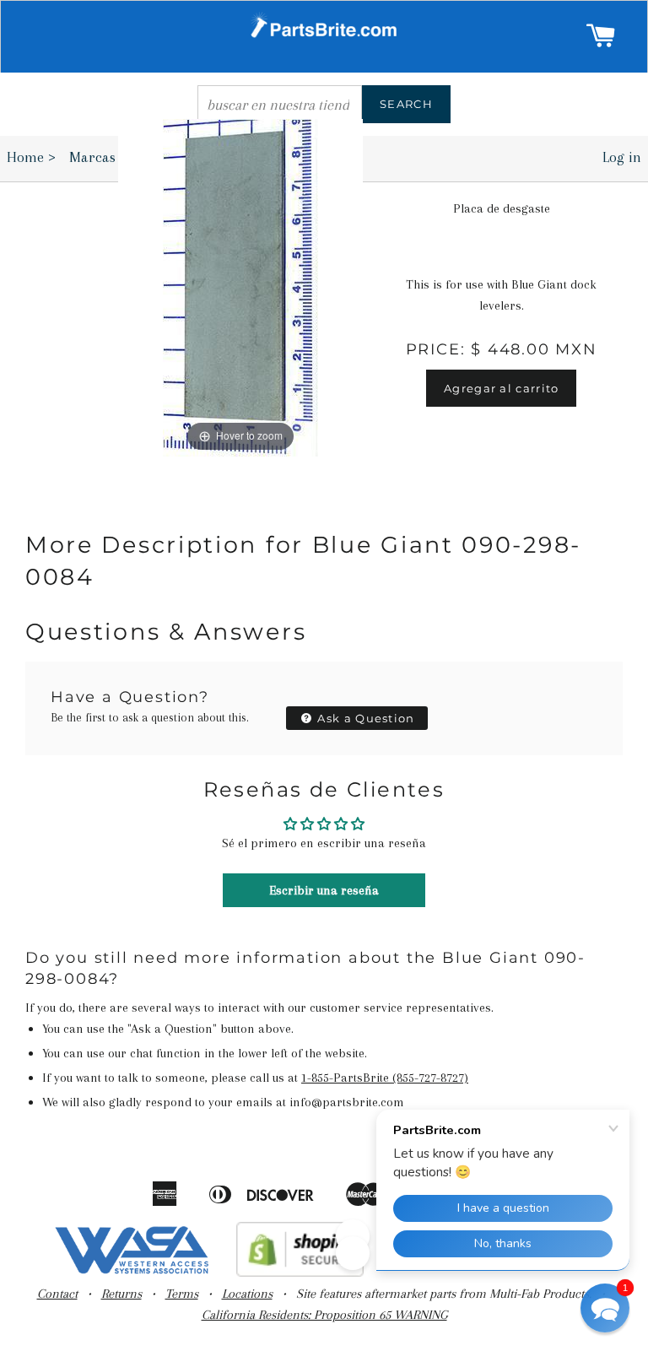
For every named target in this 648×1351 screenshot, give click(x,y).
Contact (57, 1293)
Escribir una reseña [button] (324, 890)
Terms (181, 1293)
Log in (621, 157)
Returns (121, 1293)
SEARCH (406, 104)
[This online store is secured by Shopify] (300, 1272)
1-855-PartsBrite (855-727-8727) (384, 1077)
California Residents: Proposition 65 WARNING (324, 1314)
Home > (31, 157)
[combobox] (279, 104)
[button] (604, 1307)
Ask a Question (364, 718)
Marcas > (103, 157)
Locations (247, 1293)
